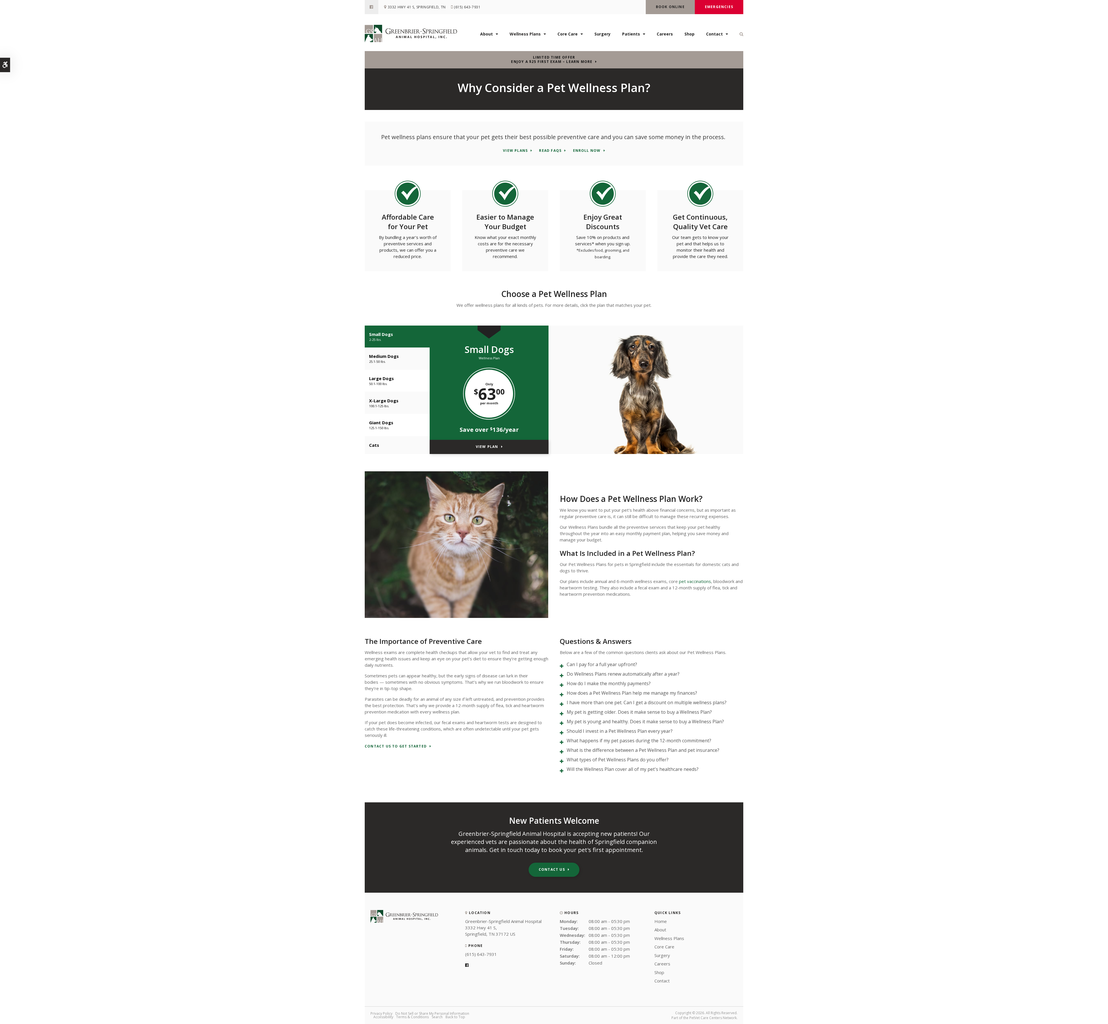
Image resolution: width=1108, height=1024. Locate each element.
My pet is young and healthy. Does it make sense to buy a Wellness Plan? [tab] (645, 721)
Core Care (567, 34)
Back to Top (455, 1016)
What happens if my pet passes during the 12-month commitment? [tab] (639, 740)
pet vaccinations (695, 581)
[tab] (397, 337)
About (486, 34)
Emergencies (719, 6)
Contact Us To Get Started (396, 746)
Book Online (670, 6)
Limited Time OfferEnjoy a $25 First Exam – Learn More (551, 59)
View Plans (515, 151)
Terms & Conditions (412, 1016)
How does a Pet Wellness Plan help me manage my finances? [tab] (632, 693)
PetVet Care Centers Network (713, 1017)
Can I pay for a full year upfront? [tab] (602, 664)
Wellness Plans (525, 34)
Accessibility (383, 1016)
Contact (714, 34)
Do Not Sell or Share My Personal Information (432, 1013)
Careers (665, 34)
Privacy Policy (381, 1013)
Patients (631, 34)
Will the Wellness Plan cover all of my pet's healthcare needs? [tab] (633, 769)
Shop (689, 34)
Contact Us (552, 869)
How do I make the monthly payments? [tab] (609, 683)
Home (660, 921)
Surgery (602, 34)
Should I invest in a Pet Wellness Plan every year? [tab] (620, 731)
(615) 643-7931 (467, 7)
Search (437, 1016)
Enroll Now (587, 151)
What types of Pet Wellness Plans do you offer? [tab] (618, 759)
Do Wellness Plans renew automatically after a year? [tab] (623, 674)
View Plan (487, 446)
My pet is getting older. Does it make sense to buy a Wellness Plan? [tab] (639, 712)
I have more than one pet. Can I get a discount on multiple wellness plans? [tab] (647, 702)
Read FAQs (550, 151)
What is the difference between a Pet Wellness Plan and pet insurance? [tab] (643, 750)
